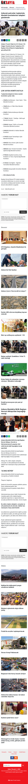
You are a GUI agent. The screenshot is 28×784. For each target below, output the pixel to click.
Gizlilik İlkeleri (22, 752)
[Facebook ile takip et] (12, 757)
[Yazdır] (18, 40)
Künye (10, 752)
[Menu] (25, 2)
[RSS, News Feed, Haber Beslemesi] (16, 757)
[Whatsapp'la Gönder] (9, 40)
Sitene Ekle (14, 753)
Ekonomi (12, 7)
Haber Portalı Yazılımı (15, 780)
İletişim (15, 752)
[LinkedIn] (7, 40)
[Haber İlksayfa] (8, 2)
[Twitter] (4, 40)
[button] (20, 40)
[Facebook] (2, 40)
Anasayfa (5, 7)
